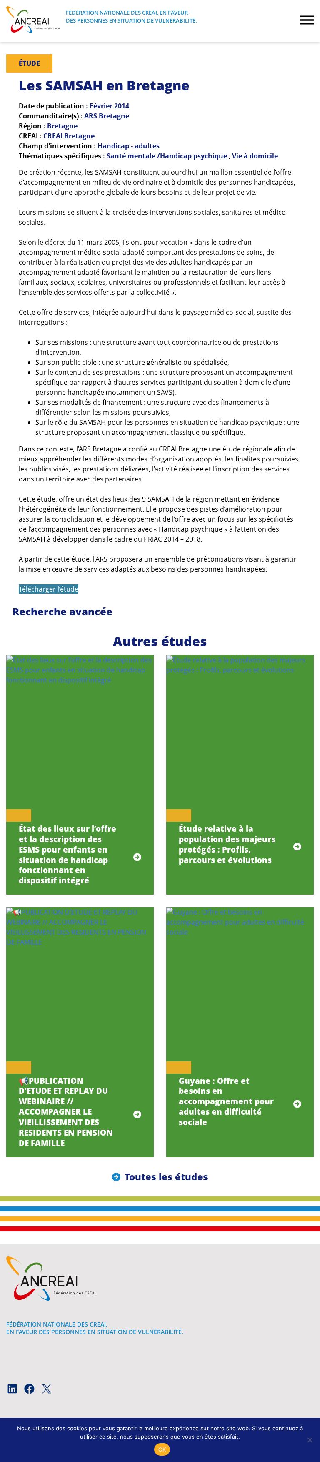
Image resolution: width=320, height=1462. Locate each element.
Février (101, 105)
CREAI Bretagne (69, 135)
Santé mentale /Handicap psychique (167, 155)
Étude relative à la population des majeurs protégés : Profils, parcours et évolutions (227, 844)
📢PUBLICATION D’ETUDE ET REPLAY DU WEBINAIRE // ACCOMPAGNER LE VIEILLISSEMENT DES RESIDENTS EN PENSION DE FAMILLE (66, 1112)
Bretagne (62, 125)
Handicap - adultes (129, 145)
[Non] (309, 1440)
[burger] (307, 20)
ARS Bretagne (106, 115)
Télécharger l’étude (48, 589)
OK (162, 1449)
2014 (121, 105)
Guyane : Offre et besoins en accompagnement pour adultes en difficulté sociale (226, 1101)
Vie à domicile (255, 155)
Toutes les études (166, 1176)
